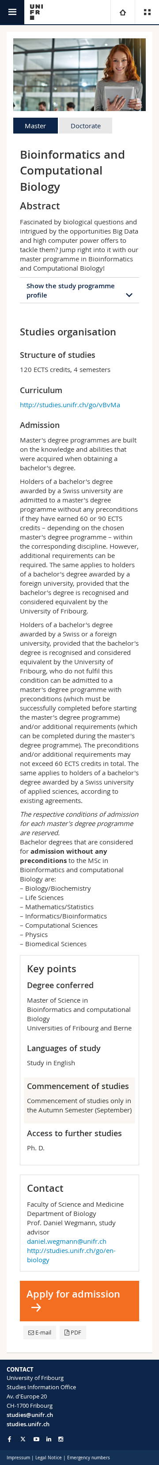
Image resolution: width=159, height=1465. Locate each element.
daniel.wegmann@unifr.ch (66, 1241)
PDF (76, 1332)
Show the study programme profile (70, 290)
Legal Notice (48, 1458)
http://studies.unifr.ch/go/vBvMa (70, 404)
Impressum (18, 1458)
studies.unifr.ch (28, 1424)
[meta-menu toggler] (147, 12)
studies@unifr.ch (30, 1415)
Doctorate (86, 125)
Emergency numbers (88, 1458)
